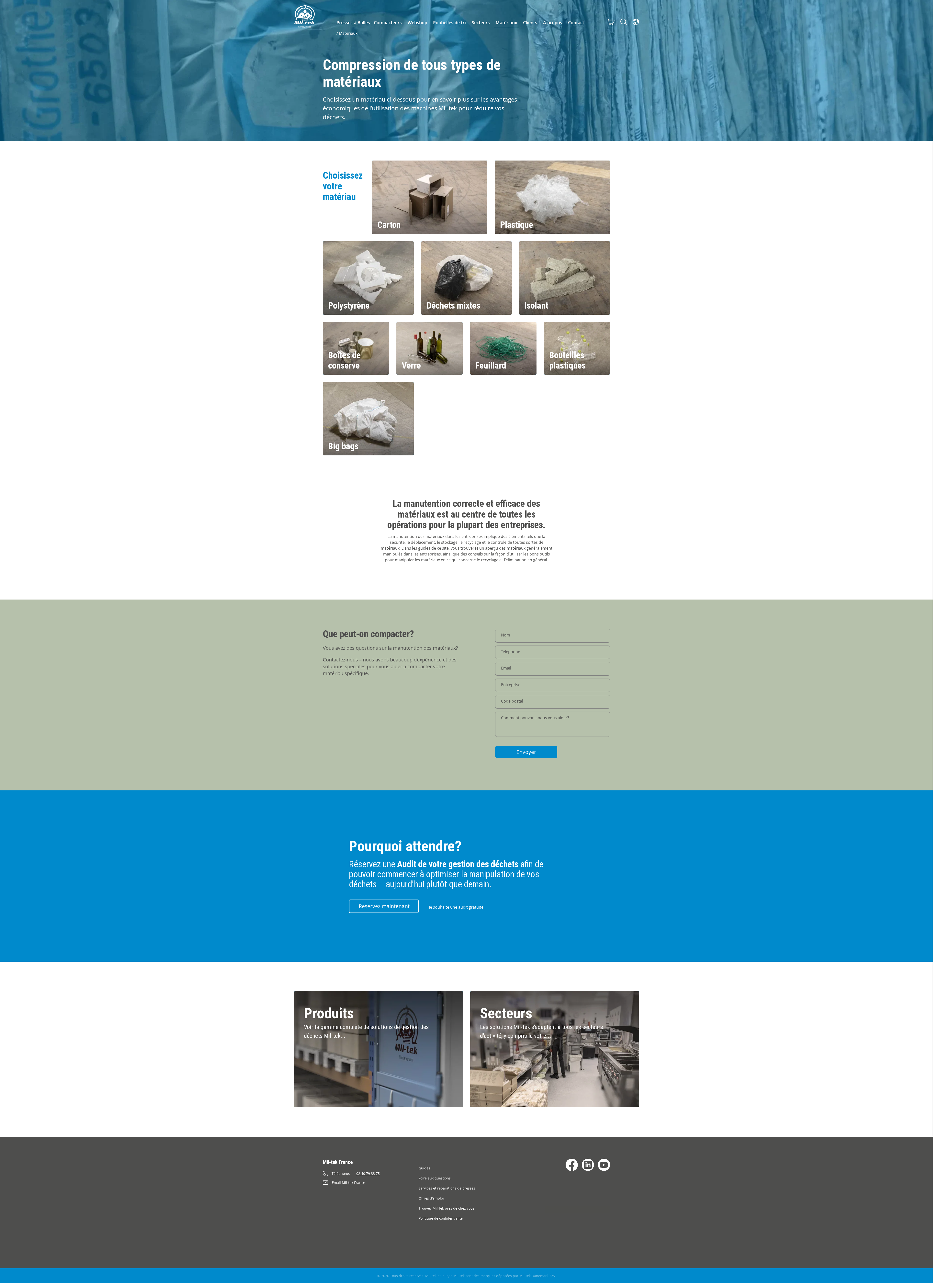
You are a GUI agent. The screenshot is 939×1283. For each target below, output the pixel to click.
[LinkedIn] (588, 1165)
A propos (552, 22)
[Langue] (636, 22)
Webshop (417, 22)
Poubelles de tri (449, 22)
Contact (576, 22)
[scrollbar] (936, 641)
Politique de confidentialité (441, 1218)
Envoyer (526, 752)
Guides (424, 1168)
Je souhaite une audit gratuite (456, 907)
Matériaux (506, 22)
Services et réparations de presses (447, 1188)
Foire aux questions (435, 1178)
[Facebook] (572, 1165)
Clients (530, 22)
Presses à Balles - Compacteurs (369, 22)
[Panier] (611, 22)
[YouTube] (604, 1165)
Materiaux (348, 33)
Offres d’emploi (431, 1198)
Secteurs (481, 22)
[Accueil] (304, 16)
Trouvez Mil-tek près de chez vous (446, 1208)
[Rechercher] (623, 22)
